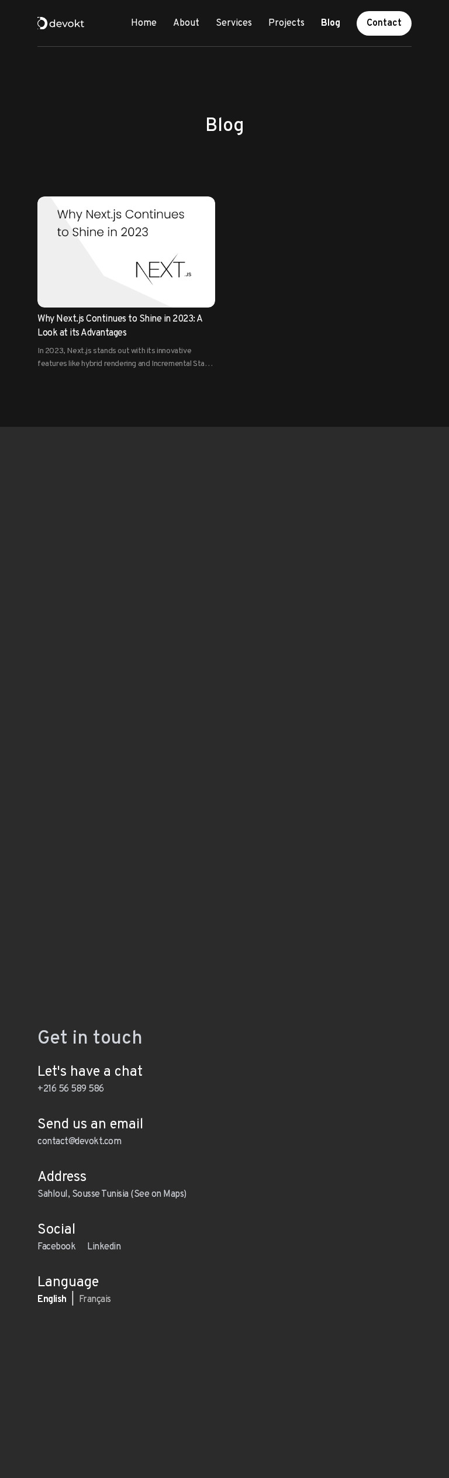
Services (234, 23)
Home (144, 23)
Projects (286, 23)
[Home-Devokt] (60, 23)
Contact (384, 23)
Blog (330, 23)
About (186, 23)
